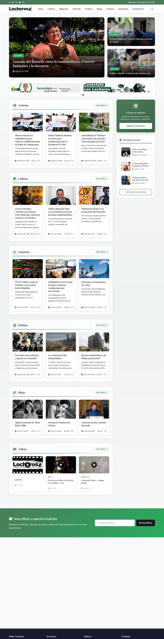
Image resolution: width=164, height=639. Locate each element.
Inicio (40, 9)
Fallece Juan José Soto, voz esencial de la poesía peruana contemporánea (60, 202)
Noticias (77, 9)
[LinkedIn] (23, 2)
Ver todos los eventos (136, 183)
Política (88, 9)
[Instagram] (16, 2)
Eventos (110, 9)
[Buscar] (152, 9)
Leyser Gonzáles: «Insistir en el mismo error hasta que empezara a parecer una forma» (27, 204)
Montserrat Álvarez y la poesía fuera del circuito (93, 201)
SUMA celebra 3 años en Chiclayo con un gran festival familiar (26, 276)
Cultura (51, 9)
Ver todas (100, 96)
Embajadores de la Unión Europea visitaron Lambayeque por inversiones (60, 278)
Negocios (63, 9)
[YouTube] (20, 2)
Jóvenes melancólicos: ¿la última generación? (93, 348)
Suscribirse (147, 514)
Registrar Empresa (136, 117)
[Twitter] (13, 2)
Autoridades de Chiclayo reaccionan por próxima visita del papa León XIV (93, 129)
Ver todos (100, 383)
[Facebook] (9, 2)
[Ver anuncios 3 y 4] (83, 86)
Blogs (99, 9)
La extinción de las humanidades (57, 348)
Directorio (123, 9)
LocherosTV (138, 9)
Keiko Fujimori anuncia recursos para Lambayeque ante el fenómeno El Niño (60, 131)
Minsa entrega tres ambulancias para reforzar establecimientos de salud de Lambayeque (27, 131)
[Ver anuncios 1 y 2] (81, 86)
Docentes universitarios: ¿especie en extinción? (27, 348)
